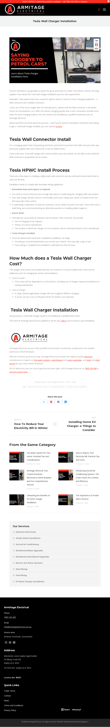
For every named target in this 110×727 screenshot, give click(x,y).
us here (59, 126)
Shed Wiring (21, 569)
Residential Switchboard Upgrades (32, 556)
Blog (13, 40)
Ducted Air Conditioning (27, 544)
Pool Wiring (21, 575)
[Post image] (16, 457)
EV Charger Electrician (57, 386)
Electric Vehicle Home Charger (38, 386)
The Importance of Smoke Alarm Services (87, 497)
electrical (88, 356)
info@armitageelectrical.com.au (17, 627)
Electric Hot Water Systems (29, 563)
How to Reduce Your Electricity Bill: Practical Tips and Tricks (88, 456)
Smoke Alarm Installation (28, 538)
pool (89, 360)
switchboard (57, 360)
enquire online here (18, 372)
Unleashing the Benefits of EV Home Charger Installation (38, 499)
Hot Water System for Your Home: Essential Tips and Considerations (38, 456)
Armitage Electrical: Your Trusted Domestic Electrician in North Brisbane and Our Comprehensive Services (39, 477)
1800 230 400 (90, 368)
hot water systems (42, 360)
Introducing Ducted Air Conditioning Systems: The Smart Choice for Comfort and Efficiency (87, 475)
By (55, 382)
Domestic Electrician (26, 532)
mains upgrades (74, 360)
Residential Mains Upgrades (29, 550)
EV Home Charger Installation (77, 386)
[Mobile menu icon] (104, 9)
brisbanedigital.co (81, 722)
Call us (63, 320)
